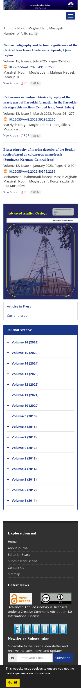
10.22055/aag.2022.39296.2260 (31, 119)
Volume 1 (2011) (24, 500)
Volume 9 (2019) (24, 416)
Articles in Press (19, 306)
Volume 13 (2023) (25, 374)
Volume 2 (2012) (24, 490)
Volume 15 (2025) (25, 353)
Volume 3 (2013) (24, 479)
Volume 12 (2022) (25, 384)
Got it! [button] (12, 682)
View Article (10, 83)
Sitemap (14, 574)
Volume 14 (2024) (25, 363)
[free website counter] (40, 629)
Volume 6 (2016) (24, 448)
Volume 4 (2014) (24, 469)
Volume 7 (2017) (24, 437)
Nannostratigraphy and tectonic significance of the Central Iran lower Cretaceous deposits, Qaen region (40, 50)
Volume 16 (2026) (25, 342)
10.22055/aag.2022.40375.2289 (31, 171)
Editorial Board (19, 554)
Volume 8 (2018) (24, 426)
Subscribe (62, 658)
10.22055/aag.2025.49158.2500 (31, 67)
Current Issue (17, 315)
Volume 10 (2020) (25, 405)
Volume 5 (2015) (24, 458)
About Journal (18, 548)
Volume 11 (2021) (25, 395)
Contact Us (16, 567)
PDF (31, 83)
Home (12, 541)
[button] (52, 674)
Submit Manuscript (22, 561)
